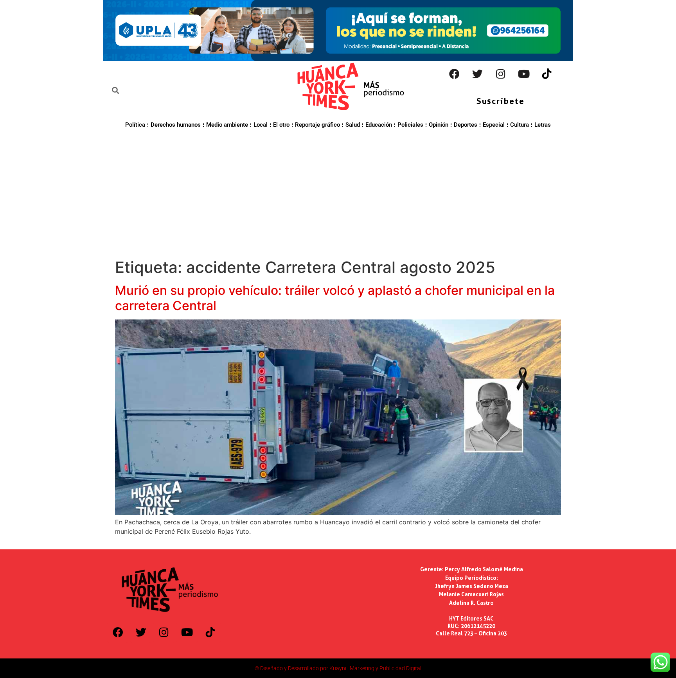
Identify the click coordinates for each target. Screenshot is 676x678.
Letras (542, 124)
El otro (281, 124)
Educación (378, 124)
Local (261, 124)
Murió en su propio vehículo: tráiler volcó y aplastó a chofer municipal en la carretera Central (335, 298)
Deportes (465, 124)
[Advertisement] (338, 192)
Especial (494, 124)
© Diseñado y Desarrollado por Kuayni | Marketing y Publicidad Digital (338, 668)
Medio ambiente (227, 124)
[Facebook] (454, 73)
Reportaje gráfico (317, 124)
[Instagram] (500, 73)
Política (135, 124)
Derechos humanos (176, 124)
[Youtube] (523, 73)
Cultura (519, 124)
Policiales (410, 124)
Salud (352, 124)
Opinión (438, 124)
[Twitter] (477, 73)
